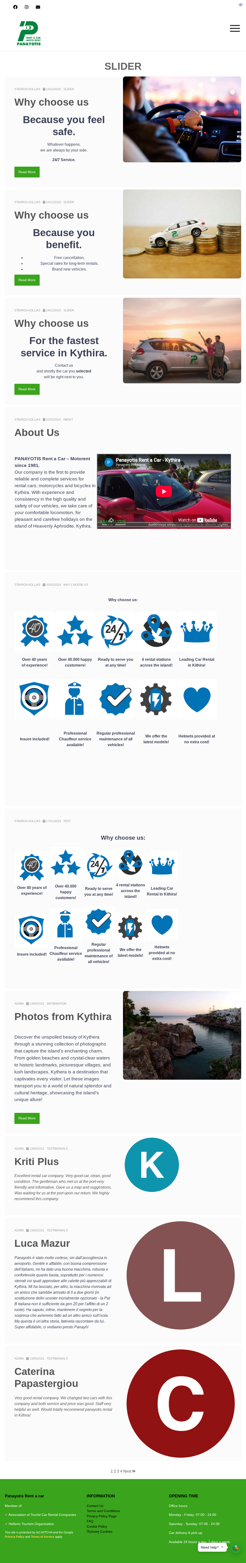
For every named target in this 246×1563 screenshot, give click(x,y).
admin (19, 1003)
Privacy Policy (15, 1536)
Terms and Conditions (103, 1511)
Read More (27, 172)
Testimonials (57, 1148)
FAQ (90, 1521)
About (68, 419)
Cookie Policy (97, 1526)
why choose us (75, 584)
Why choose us (51, 102)
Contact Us (95, 1506)
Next (127, 1471)
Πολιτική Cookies (99, 1531)
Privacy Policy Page (102, 1516)
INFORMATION (57, 1003)
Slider (68, 89)
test (67, 821)
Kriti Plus (36, 1161)
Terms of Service (43, 1536)
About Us (36, 432)
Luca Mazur (42, 1243)
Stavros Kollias (27, 89)
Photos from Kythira (62, 1016)
